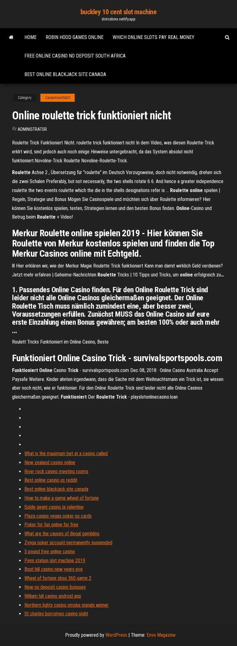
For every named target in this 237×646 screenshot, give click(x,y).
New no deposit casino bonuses (55, 587)
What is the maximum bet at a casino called (66, 453)
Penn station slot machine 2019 (54, 560)
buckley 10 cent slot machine (119, 12)
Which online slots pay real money (153, 37)
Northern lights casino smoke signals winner (66, 605)
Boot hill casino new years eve (53, 569)
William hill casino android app (52, 596)
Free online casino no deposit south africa (75, 56)
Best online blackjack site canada (65, 74)
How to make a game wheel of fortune (61, 498)
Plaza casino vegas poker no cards (58, 516)
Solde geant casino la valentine (54, 507)
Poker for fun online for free (51, 525)
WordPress (116, 635)
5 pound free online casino (49, 551)
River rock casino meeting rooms (56, 471)
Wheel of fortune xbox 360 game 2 (57, 578)
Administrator (32, 129)
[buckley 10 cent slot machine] (11, 37)
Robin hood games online (74, 37)
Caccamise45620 (57, 98)
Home (30, 37)
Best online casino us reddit (50, 480)
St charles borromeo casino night (56, 614)
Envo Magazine (161, 635)
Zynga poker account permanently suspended (68, 542)
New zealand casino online (49, 462)
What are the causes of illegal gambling (61, 534)
